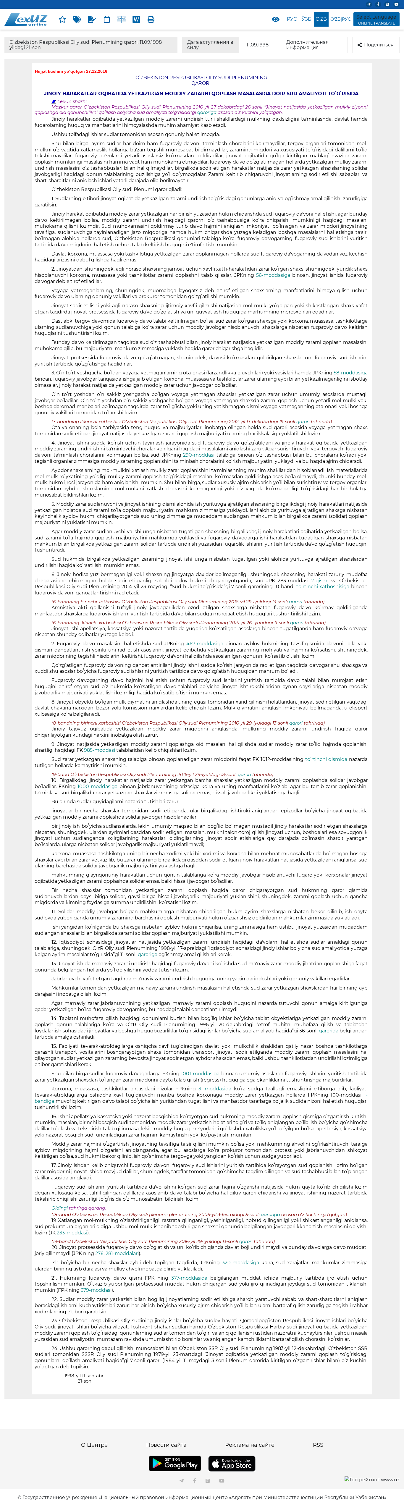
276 (99, 1253)
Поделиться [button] (379, 45)
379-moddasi (96, 1290)
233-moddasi (72, 1233)
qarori (303, 421)
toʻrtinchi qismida (327, 759)
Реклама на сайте (249, 1445)
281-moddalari (122, 1253)
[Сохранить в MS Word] (136, 19)
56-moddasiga (274, 275)
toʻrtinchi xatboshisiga (323, 586)
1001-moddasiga (201, 1073)
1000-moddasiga (98, 786)
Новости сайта (166, 1445)
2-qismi (321, 580)
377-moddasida (190, 1278)
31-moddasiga (216, 1089)
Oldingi (59, 1208)
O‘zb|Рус (340, 19)
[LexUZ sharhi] (92, 19)
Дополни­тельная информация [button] (307, 44)
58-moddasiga (351, 373)
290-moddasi (199, 455)
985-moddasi (100, 750)
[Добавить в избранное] (62, 19)
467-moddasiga (206, 643)
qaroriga (207, 112)
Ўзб (306, 19)
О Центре (94, 1445)
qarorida (329, 1031)
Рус (292, 19)
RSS (318, 1445)
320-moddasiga (241, 1262)
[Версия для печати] (151, 19)
